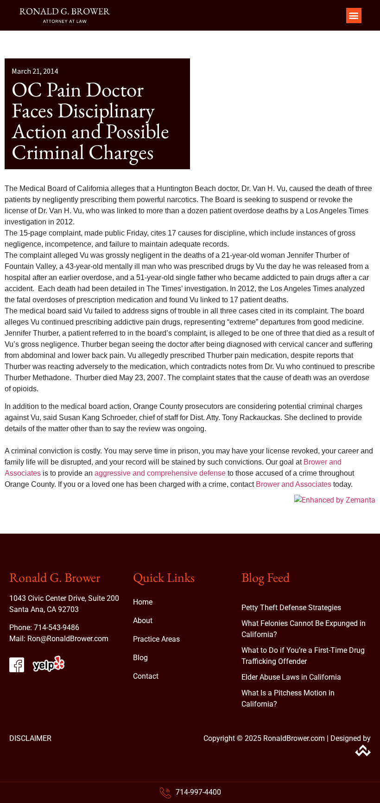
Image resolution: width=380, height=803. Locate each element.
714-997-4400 (198, 792)
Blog (140, 657)
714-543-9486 (56, 627)
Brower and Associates (293, 484)
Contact (145, 676)
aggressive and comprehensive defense (160, 473)
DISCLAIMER (30, 738)
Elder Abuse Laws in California (291, 677)
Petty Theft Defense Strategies (291, 607)
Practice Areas (156, 639)
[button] (353, 15)
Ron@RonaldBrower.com (67, 638)
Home (142, 602)
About (142, 620)
